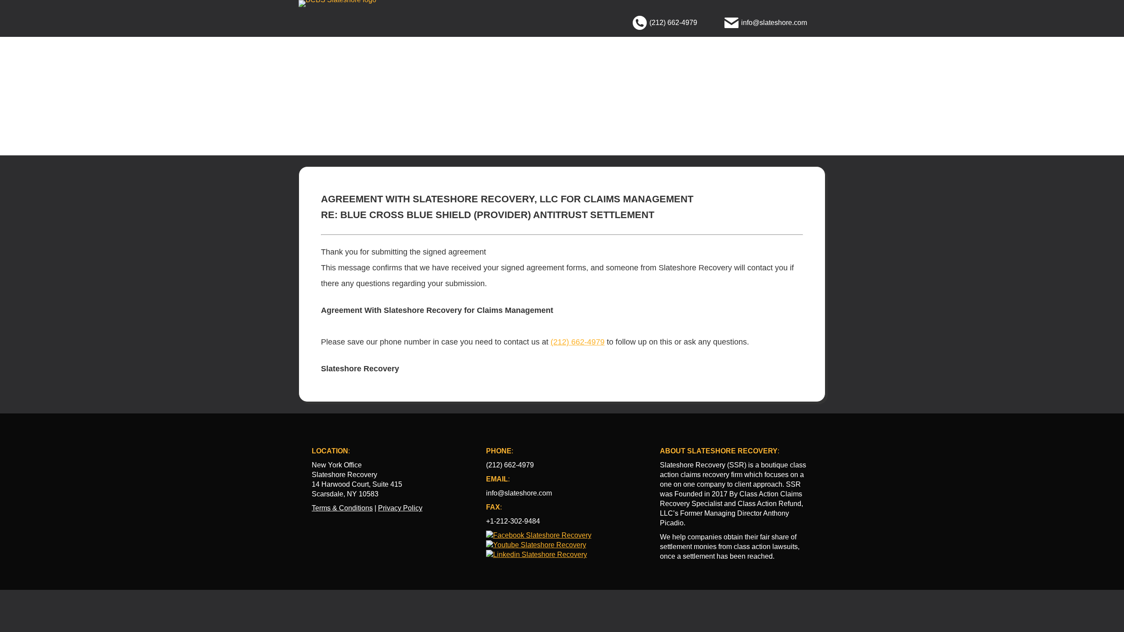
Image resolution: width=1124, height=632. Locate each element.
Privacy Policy (400, 508)
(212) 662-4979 (578, 342)
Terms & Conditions (342, 508)
